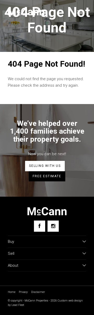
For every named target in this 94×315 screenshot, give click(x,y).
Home (11, 292)
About (13, 265)
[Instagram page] (53, 226)
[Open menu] (79, 12)
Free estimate (47, 176)
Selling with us (45, 166)
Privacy (23, 292)
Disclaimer (38, 292)
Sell (11, 253)
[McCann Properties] (26, 11)
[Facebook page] (39, 226)
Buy (11, 241)
